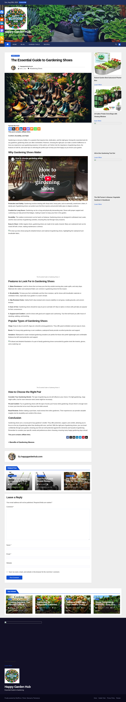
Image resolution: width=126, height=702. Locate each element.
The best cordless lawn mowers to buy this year (19, 481)
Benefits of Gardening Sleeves (21, 442)
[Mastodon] (28, 128)
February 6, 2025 (74, 607)
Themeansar (36, 698)
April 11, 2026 (14, 607)
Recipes (47, 44)
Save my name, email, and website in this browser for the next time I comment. (34, 572)
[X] (13, 128)
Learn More (98, 84)
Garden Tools (34, 44)
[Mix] (31, 128)
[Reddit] (17, 128)
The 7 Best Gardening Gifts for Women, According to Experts (76, 481)
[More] (38, 128)
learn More (97, 121)
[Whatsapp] (35, 128)
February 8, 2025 (45, 607)
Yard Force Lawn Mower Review (45, 479)
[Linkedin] (21, 128)
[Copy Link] (2, 38)
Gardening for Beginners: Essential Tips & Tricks (47, 604)
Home (15, 44)
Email (8, 554)
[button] (116, 44)
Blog (23, 44)
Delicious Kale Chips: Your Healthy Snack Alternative (76, 604)
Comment (10, 507)
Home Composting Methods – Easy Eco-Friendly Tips (105, 604)
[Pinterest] (24, 128)
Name (8, 545)
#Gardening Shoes (36, 68)
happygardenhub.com (26, 66)
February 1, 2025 (103, 607)
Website (9, 563)
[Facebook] (10, 128)
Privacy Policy (111, 698)
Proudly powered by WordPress (13, 698)
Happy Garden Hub (18, 31)
